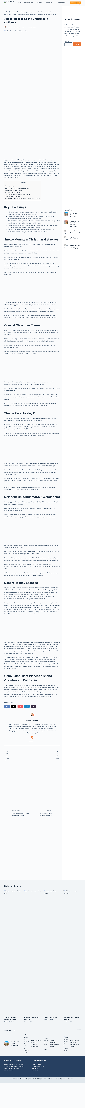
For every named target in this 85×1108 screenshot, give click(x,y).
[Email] (33, 706)
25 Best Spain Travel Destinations (15, 1043)
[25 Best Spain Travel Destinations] (66, 214)
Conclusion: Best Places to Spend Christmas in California (22, 198)
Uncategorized (32, 27)
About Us (35, 1068)
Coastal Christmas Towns (13, 190)
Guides (39, 3)
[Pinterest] (79, 4)
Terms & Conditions (38, 1066)
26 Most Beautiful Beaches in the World (54, 1043)
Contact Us (35, 1071)
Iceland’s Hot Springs (50, 1017)
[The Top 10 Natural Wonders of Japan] (66, 238)
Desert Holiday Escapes (13, 196)
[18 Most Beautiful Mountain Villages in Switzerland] (26, 1044)
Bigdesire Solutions (66, 1079)
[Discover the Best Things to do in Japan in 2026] (66, 246)
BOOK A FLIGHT (75, 3)
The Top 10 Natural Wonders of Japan (75, 239)
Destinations (28, 3)
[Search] (76, 3)
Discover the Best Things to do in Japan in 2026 (75, 247)
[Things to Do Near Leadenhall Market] (12, 952)
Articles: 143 (32, 741)
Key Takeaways (10, 186)
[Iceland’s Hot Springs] (52, 952)
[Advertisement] (32, 289)
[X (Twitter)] (13, 706)
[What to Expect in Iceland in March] (72, 952)
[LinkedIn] (27, 706)
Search (66, 41)
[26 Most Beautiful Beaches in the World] (46, 1043)
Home (19, 3)
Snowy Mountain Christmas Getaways (17, 188)
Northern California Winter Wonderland (17, 194)
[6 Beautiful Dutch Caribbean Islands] (66, 232)
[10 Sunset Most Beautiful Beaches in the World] (66, 1043)
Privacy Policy (36, 1064)
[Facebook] (79, 1)
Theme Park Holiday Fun (13, 192)
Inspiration (49, 3)
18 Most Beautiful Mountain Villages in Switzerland (36, 1043)
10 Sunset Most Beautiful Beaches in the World (74, 1043)
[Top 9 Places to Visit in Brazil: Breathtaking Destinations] (66, 222)
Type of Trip (61, 3)
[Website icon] (32, 737)
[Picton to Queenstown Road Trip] (32, 952)
